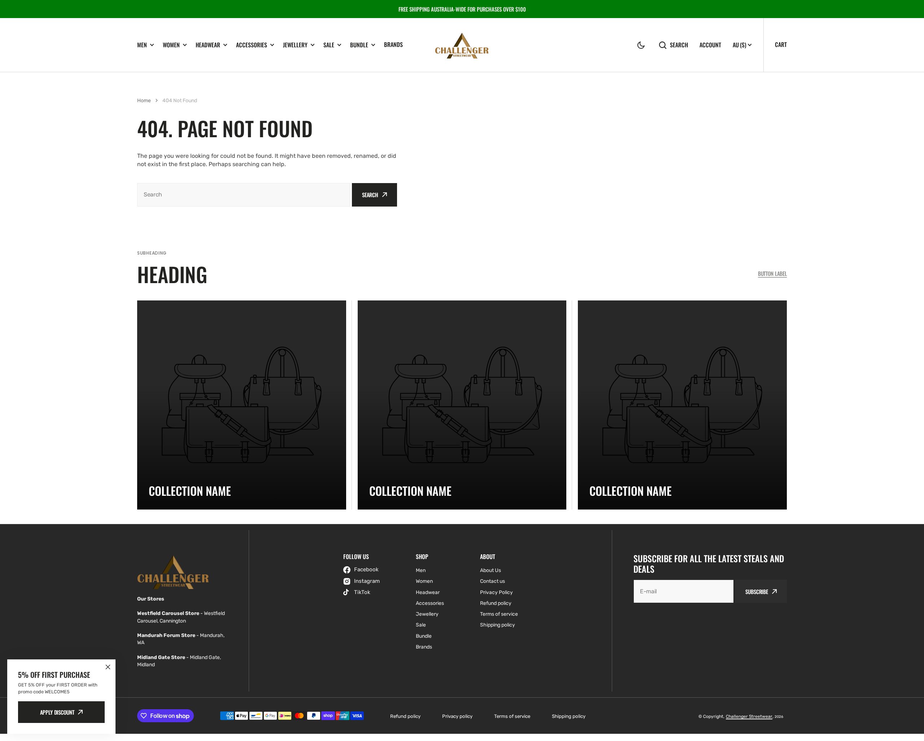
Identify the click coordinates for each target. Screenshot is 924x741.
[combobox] (243, 195)
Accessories (251, 45)
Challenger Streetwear (749, 716)
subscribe (756, 591)
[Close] (108, 667)
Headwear (208, 45)
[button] (641, 45)
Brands (393, 44)
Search (679, 45)
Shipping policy (568, 716)
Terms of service (512, 716)
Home (144, 101)
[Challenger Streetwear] (462, 44)
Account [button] (710, 45)
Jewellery (295, 45)
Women (171, 45)
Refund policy (405, 716)
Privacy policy (457, 716)
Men (142, 45)
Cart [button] (781, 44)
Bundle (359, 45)
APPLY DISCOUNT (57, 712)
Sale (328, 45)
